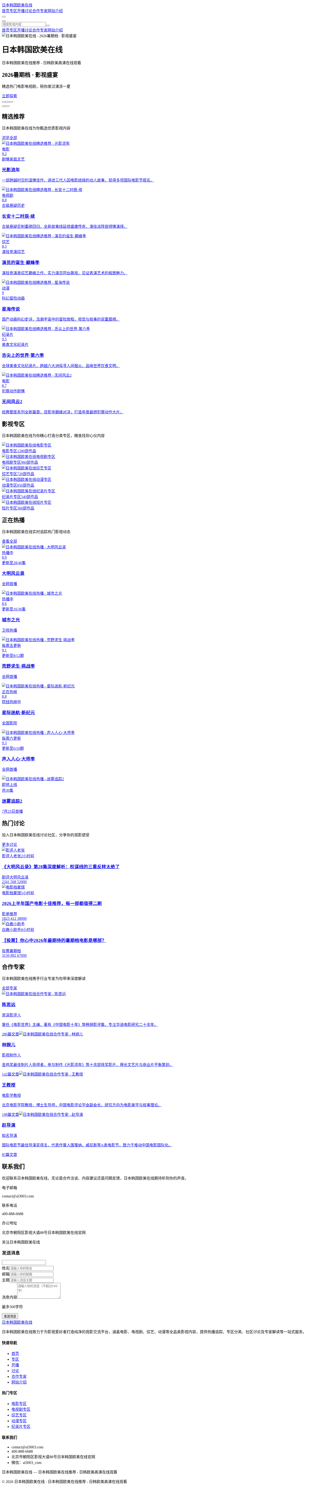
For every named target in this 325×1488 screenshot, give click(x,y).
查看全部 (9, 541)
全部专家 (9, 988)
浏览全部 (9, 138)
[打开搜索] (4, 16)
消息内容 (9, 1297)
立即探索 (9, 96)
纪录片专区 (20, 1427)
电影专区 (19, 1404)
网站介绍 (55, 11)
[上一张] (8, 106)
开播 (21, 11)
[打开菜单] (4, 21)
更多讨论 (9, 845)
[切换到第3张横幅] (11, 102)
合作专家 (40, 11)
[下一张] (4, 106)
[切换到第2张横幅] (8, 102)
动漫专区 (19, 1421)
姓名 (6, 1268)
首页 (6, 11)
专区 (13, 11)
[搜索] (48, 25)
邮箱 (6, 1274)
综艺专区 (19, 1415)
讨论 (28, 11)
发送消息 (10, 1316)
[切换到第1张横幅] (4, 102)
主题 (6, 1280)
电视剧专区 (20, 1409)
